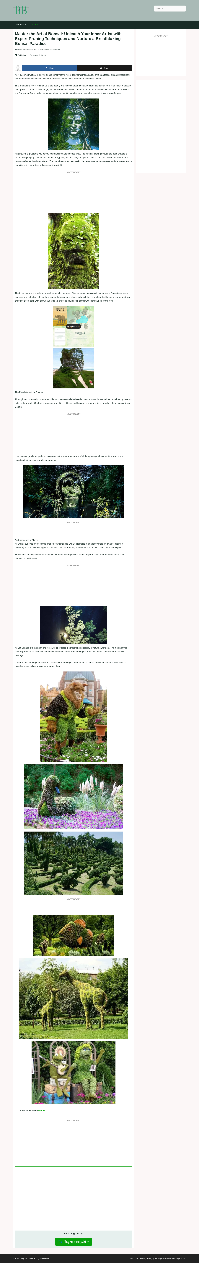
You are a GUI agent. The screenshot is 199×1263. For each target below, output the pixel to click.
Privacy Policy (146, 1258)
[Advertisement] (73, 194)
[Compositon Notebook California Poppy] (73, 346)
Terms (157, 1258)
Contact (182, 1258)
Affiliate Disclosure (169, 1258)
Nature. (42, 1110)
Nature (35, 24)
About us (134, 1258)
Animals (20, 24)
